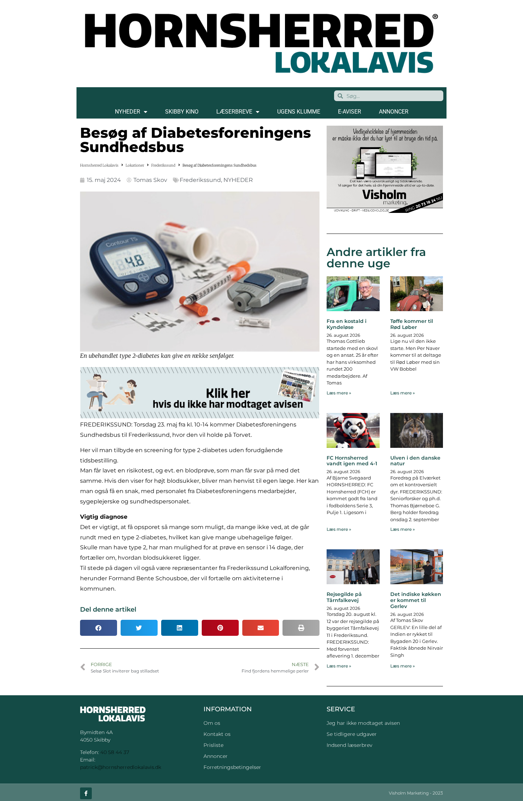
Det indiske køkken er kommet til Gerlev (415, 600)
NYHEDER (127, 111)
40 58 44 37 (114, 752)
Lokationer (135, 165)
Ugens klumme (298, 111)
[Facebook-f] (86, 793)
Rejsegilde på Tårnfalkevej (344, 597)
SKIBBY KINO (182, 111)
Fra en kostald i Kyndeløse (346, 324)
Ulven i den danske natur (415, 461)
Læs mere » (339, 393)
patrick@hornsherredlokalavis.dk (120, 767)
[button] (98, 628)
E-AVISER (349, 111)
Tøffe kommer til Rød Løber (411, 324)
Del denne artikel (108, 609)
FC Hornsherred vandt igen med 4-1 (352, 461)
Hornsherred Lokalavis (99, 165)
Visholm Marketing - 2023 (416, 793)
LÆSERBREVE (234, 111)
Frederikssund (163, 165)
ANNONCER (393, 111)
